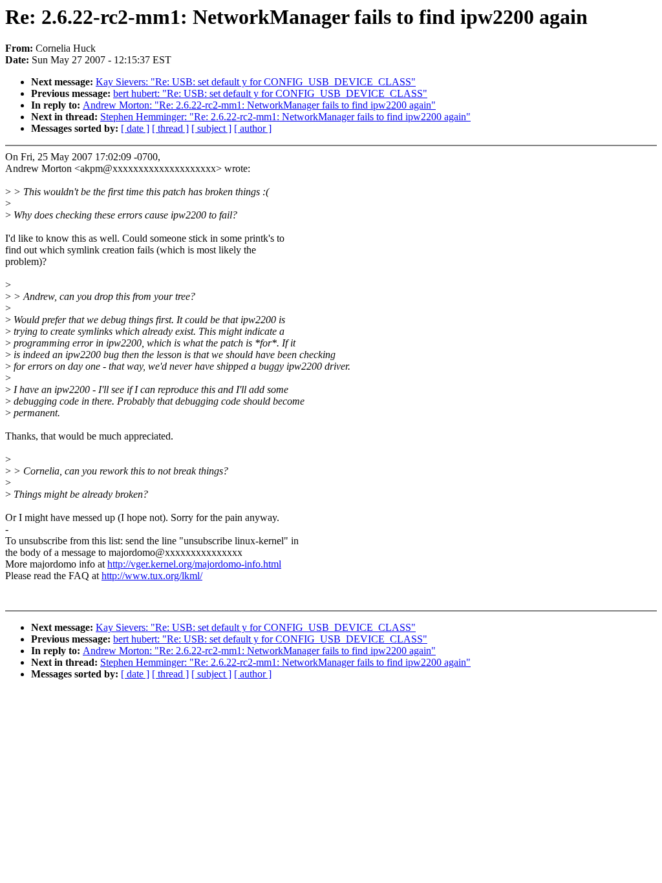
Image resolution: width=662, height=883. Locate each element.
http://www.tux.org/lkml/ (151, 575)
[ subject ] (211, 128)
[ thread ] (170, 128)
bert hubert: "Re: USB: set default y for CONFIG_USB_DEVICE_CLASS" (270, 93)
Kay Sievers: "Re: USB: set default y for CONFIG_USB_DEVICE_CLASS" (256, 81)
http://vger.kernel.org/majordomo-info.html (194, 564)
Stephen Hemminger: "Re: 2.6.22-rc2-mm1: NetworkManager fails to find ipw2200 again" (285, 116)
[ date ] (135, 128)
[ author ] (253, 128)
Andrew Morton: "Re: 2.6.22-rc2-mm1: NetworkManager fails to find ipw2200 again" (259, 105)
